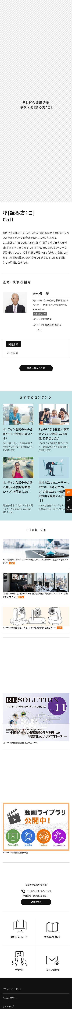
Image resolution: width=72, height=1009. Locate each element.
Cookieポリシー (10, 997)
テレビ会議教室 (44, 318)
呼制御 (14, 353)
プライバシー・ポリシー (13, 989)
